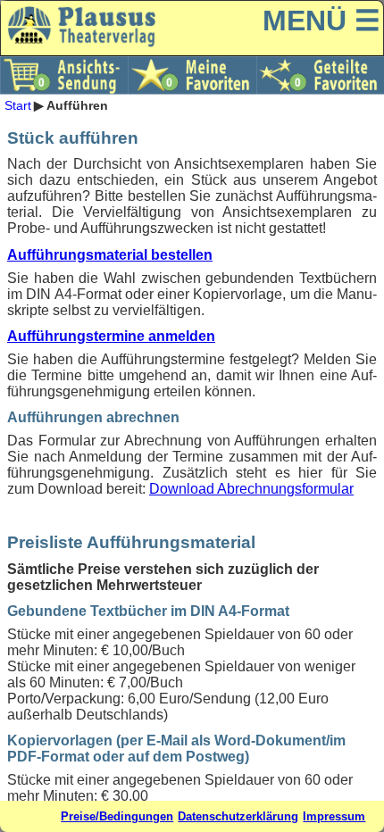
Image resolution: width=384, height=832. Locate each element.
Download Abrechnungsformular (251, 488)
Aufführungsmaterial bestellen (110, 254)
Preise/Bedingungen (117, 816)
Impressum (334, 816)
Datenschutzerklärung (238, 816)
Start (17, 105)
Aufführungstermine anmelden (111, 336)
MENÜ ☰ (321, 20)
